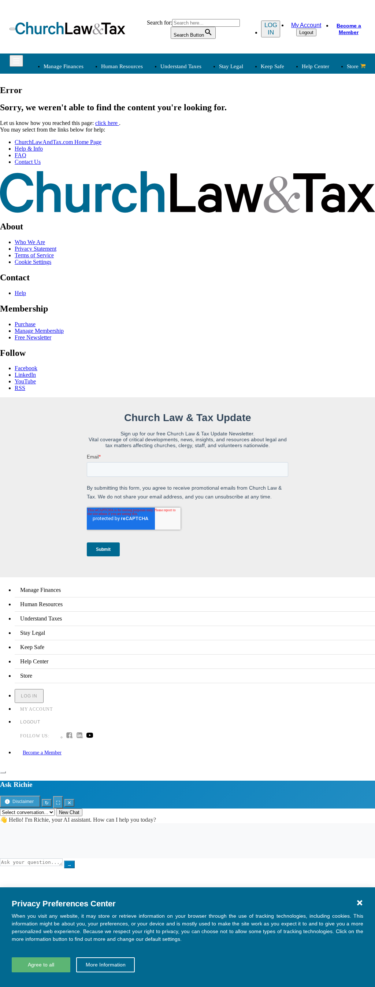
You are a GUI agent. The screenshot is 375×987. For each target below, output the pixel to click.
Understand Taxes (180, 66)
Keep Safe (272, 66)
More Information (106, 965)
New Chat (69, 812)
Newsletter (130, 201)
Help (20, 293)
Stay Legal (231, 66)
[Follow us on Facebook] (69, 736)
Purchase (25, 324)
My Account (306, 25)
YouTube (25, 381)
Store (353, 66)
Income (202, 137)
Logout (306, 32)
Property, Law (285, 172)
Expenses (205, 128)
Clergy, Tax (207, 111)
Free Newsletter (33, 337)
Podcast (127, 210)
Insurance (53, 227)
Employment (133, 120)
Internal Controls (61, 146)
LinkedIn (25, 375)
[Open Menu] (12, 29)
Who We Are (198, 189)
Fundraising (56, 137)
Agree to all (41, 965)
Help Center (315, 66)
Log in (270, 29)
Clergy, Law (283, 137)
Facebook (26, 368)
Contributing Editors (217, 245)
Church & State (287, 128)
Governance (283, 146)
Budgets (52, 111)
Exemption (206, 120)
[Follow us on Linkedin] (79, 736)
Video (125, 236)
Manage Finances (63, 66)
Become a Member (349, 29)
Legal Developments (293, 155)
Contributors (208, 254)
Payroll (126, 128)
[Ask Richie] (3, 772)
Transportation (59, 236)
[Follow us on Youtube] (89, 736)
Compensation (134, 111)
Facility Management (66, 219)
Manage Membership (39, 331)
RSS (20, 388)
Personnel (129, 137)
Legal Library (285, 164)
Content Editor (211, 219)
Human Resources (122, 66)
